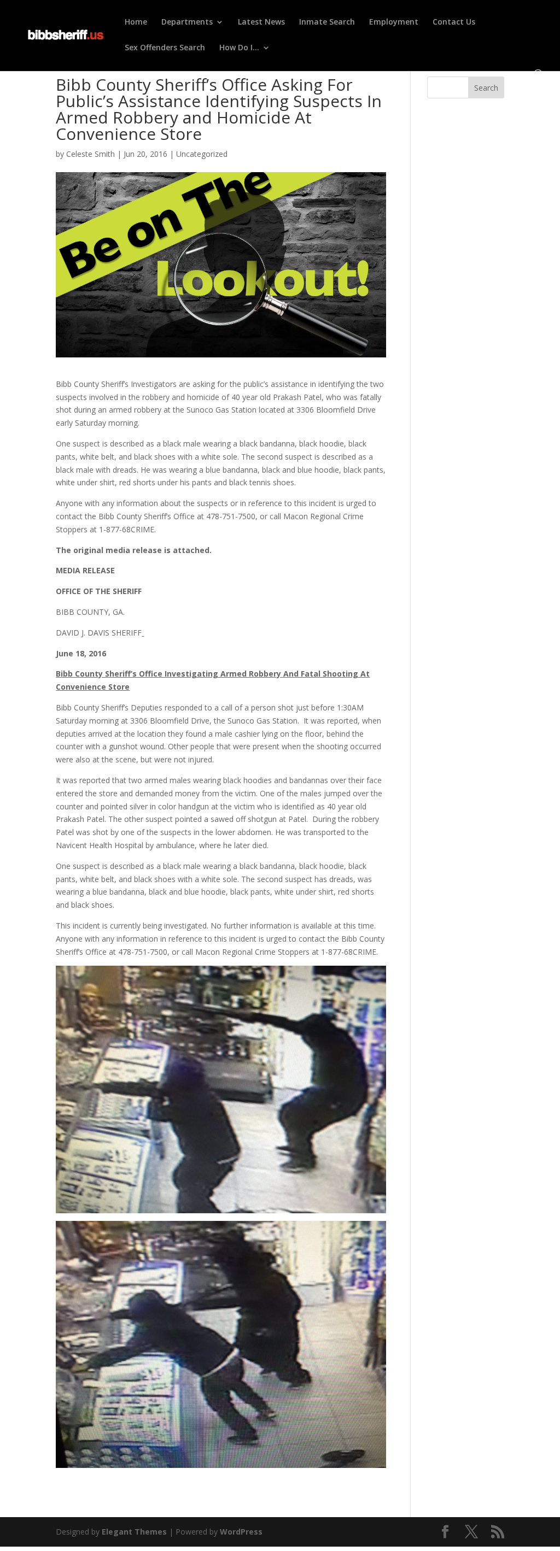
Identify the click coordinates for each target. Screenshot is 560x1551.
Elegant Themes (134, 1531)
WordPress (241, 1531)
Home (136, 22)
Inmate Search (327, 22)
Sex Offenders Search (165, 48)
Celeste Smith (90, 154)
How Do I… (239, 48)
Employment (393, 22)
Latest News (261, 22)
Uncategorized (202, 154)
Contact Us (454, 22)
